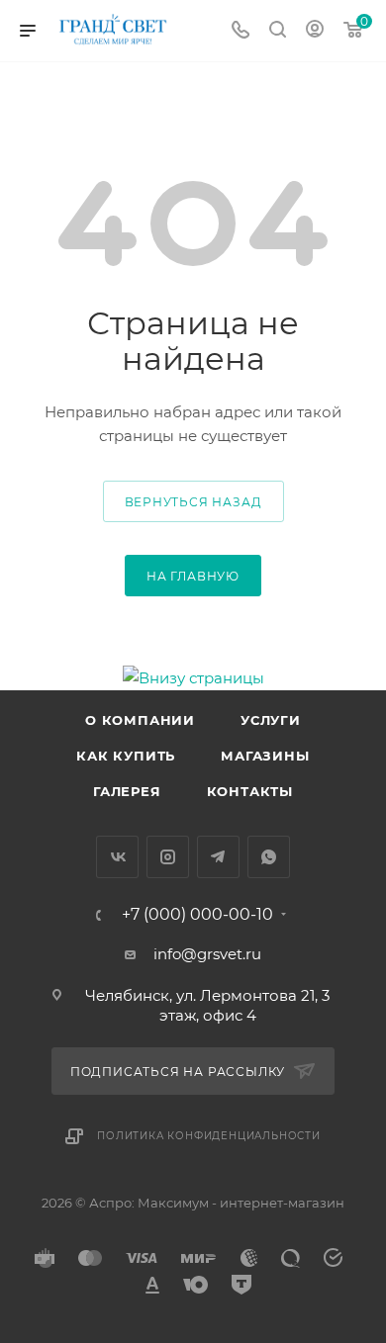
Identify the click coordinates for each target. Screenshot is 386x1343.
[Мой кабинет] (315, 31)
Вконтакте (117, 857)
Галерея (127, 791)
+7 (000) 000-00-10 (197, 915)
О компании (140, 720)
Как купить (125, 755)
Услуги (271, 720)
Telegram (218, 857)
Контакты (250, 791)
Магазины (265, 755)
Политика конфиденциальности (209, 1135)
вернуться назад (193, 501)
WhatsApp (268, 857)
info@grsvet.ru (207, 953)
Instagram (167, 857)
